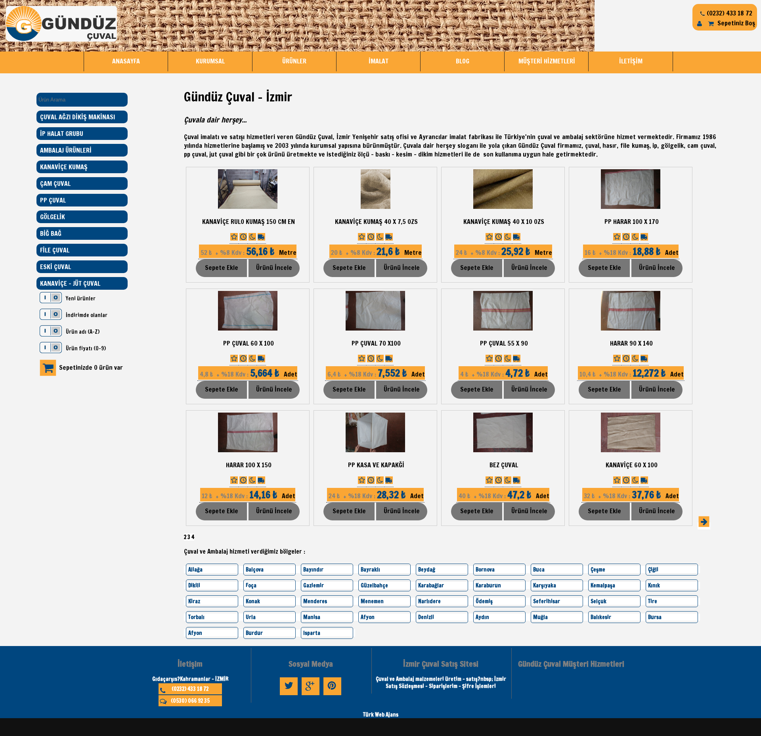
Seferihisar (546, 601)
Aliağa (195, 569)
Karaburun (488, 585)
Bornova (485, 569)
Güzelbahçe (374, 585)
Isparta (311, 633)
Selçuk (598, 601)
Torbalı (196, 617)
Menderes (315, 601)
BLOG (462, 61)
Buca (539, 569)
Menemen (372, 601)
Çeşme (598, 569)
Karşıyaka (544, 585)
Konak (253, 601)
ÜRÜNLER (294, 61)
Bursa (655, 617)
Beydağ (426, 569)
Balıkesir (601, 617)
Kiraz (194, 601)
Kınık (654, 585)
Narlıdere (429, 601)
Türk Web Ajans (380, 714)
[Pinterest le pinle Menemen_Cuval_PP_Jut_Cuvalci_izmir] (332, 695)
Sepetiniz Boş (735, 23)
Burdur (254, 633)
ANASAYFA (126, 61)
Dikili (194, 585)
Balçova (255, 569)
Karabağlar (431, 585)
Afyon (368, 617)
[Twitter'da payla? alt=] (289, 695)
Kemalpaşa (603, 585)
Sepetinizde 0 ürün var (91, 367)
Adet (631, 252)
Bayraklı (370, 569)
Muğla (540, 617)
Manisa (311, 617)
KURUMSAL (210, 61)
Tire (652, 601)
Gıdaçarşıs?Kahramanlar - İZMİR (190, 678)
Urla (251, 617)
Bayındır (313, 569)
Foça (251, 585)
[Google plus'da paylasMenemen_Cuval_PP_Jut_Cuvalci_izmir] (310, 695)
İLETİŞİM (630, 61)
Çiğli (653, 569)
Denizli (426, 617)
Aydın (482, 617)
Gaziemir (313, 585)
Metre (247, 252)
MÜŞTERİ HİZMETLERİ (546, 61)
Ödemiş (484, 601)
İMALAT (378, 61)
